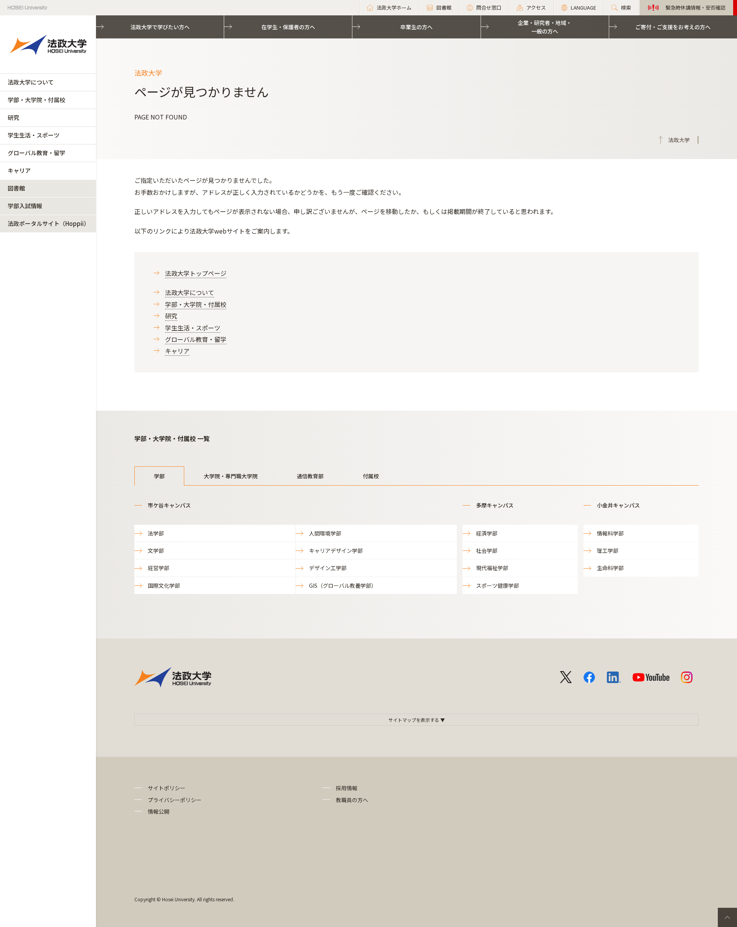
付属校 (371, 476)
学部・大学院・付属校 (36, 100)
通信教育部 (310, 476)
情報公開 (158, 811)
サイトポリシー (166, 788)
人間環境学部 (325, 533)
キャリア (19, 170)
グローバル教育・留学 (36, 153)
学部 (159, 476)
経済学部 (486, 533)
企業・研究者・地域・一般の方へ (545, 27)
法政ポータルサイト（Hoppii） (48, 223)
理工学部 (607, 550)
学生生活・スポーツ (33, 135)
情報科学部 (610, 533)
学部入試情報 (25, 206)
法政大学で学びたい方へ (160, 27)
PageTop (727, 917)
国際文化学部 (164, 585)
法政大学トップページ (195, 273)
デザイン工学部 (328, 568)
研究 (13, 117)
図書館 (16, 188)
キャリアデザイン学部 (336, 550)
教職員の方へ (352, 800)
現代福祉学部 (492, 568)
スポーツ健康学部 (497, 585)
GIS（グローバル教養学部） (343, 585)
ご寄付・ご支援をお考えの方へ (673, 27)
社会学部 (486, 550)
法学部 (156, 533)
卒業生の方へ (416, 27)
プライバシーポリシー (175, 800)
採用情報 (346, 788)
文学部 (156, 550)
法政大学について (31, 82)
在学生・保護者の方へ (288, 27)
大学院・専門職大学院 (231, 476)
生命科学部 (610, 568)
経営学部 (158, 568)
